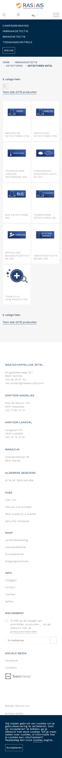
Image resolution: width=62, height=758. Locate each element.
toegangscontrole (16, 561)
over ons (10, 499)
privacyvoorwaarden (23, 631)
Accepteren (14, 747)
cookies (38, 740)
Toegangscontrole (17, 42)
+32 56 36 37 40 (15, 379)
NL (34, 15)
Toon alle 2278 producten (20, 92)
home (6, 62)
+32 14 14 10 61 (15, 437)
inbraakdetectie (15, 547)
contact (10, 587)
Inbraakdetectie (15, 31)
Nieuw (8, 50)
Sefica (9, 601)
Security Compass (17, 521)
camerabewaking (16, 540)
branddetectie (14, 554)
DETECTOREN (14, 65)
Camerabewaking (16, 25)
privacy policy (14, 713)
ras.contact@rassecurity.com (24, 383)
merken (10, 594)
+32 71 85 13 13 (15, 410)
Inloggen (11, 580)
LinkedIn (11, 667)
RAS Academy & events (20, 514)
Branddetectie (14, 36)
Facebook (11, 660)
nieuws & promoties (18, 507)
